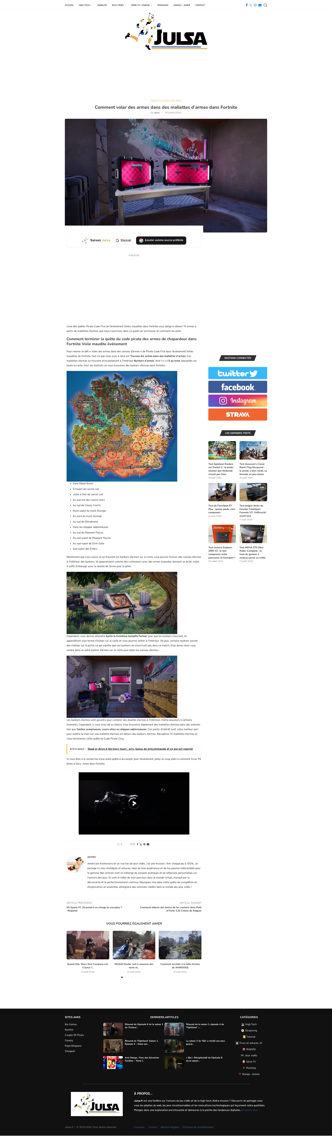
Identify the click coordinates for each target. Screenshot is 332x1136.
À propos (139, 1127)
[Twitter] (250, 5)
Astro (157, 112)
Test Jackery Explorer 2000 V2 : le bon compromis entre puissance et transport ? (221, 552)
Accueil (69, 5)
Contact (200, 5)
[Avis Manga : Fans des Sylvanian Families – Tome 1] (113, 1062)
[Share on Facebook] (137, 844)
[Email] (259, 5)
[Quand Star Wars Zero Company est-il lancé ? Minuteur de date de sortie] (88, 945)
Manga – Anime (182, 5)
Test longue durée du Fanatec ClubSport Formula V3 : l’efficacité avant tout (252, 511)
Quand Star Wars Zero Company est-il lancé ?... (88, 965)
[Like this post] (133, 844)
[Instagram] (255, 5)
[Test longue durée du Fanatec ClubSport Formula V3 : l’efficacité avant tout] (253, 492)
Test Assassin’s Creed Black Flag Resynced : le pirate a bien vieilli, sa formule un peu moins (253, 469)
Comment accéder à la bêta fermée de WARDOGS (180, 965)
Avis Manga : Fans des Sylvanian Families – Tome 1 (142, 1059)
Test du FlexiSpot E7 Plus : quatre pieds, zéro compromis (221, 509)
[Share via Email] (148, 844)
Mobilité (102, 5)
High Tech (84, 5)
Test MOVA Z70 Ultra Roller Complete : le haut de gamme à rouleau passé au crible (252, 552)
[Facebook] (246, 5)
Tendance (162, 5)
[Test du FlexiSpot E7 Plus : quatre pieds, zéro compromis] (222, 492)
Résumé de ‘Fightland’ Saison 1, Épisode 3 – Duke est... (141, 1042)
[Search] (265, 5)
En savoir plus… (250, 1110)
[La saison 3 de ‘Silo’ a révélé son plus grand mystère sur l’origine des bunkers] (174, 1046)
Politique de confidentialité (198, 1127)
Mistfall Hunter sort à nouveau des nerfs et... (133, 965)
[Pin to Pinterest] (144, 844)
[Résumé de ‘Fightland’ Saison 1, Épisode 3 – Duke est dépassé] (113, 1046)
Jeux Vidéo (118, 5)
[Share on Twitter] (141, 844)
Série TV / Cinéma (140, 5)
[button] (71, 954)
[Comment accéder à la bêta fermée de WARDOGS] (180, 945)
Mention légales (170, 1127)
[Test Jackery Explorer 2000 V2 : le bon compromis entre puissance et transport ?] (222, 534)
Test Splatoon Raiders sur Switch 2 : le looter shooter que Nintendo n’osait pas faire (221, 469)
